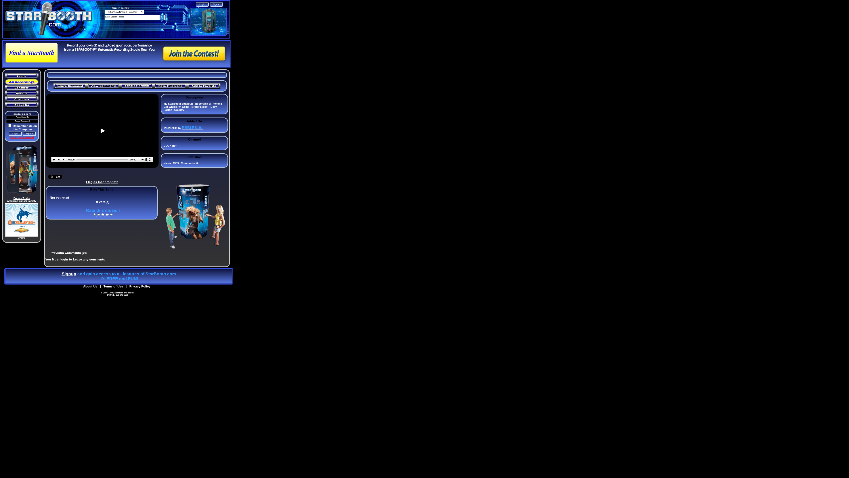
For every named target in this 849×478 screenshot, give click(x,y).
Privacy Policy (140, 286)
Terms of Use (113, 286)
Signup (69, 274)
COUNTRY (170, 145)
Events (21, 238)
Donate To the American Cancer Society (21, 199)
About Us (90, 286)
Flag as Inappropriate (102, 182)
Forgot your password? (22, 137)
